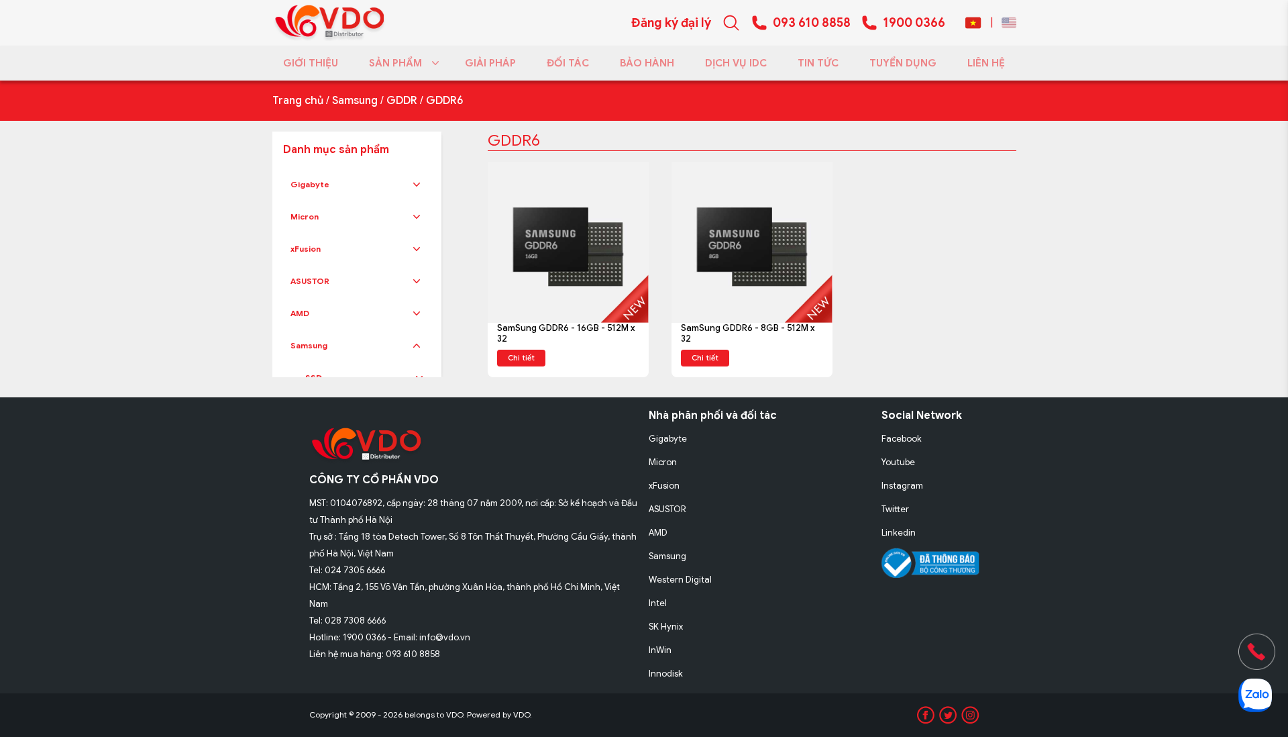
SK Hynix (666, 626)
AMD (299, 313)
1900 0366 (914, 22)
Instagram (902, 485)
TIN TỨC (818, 63)
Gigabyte (309, 184)
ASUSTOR (309, 281)
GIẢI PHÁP (490, 63)
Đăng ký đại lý (671, 22)
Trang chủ (297, 100)
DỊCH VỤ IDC (736, 63)
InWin (660, 650)
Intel (658, 603)
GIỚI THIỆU (310, 63)
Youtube (898, 462)
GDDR (401, 100)
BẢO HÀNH (647, 63)
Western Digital (680, 579)
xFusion (305, 249)
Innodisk (666, 673)
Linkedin (898, 532)
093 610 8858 (812, 22)
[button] (416, 184)
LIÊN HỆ (986, 63)
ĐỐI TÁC (568, 63)
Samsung (355, 100)
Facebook (901, 438)
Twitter (895, 509)
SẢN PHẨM (395, 63)
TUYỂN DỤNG (902, 63)
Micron (304, 216)
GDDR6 (444, 100)
